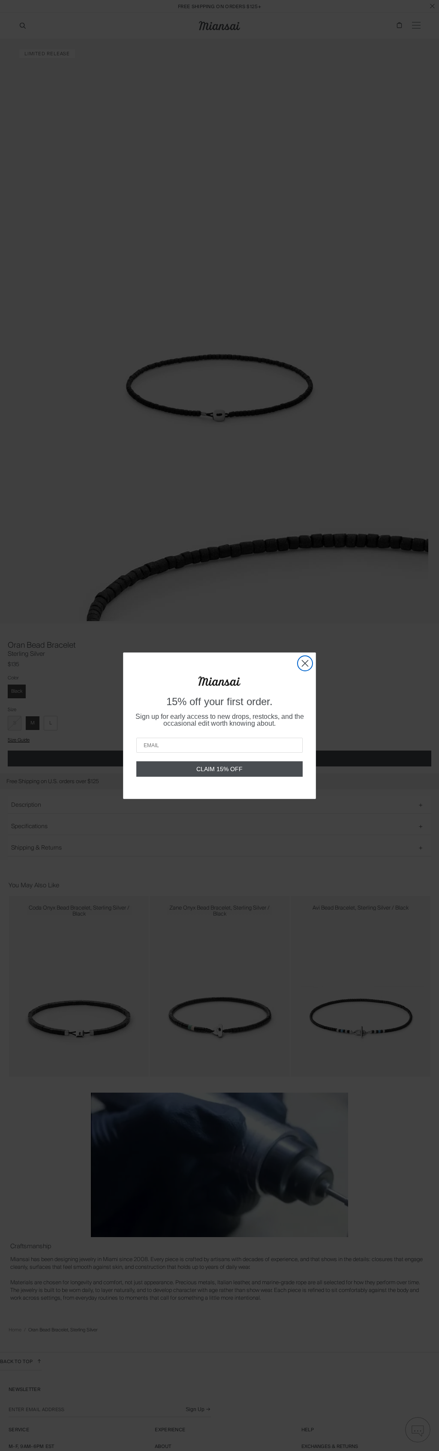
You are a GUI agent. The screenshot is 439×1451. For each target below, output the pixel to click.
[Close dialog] (305, 663)
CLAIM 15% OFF (219, 769)
